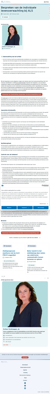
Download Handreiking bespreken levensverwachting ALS (20, 233)
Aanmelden (25, 357)
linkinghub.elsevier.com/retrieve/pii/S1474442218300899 (19, 227)
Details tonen (43, 203)
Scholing (25, 372)
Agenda (25, 370)
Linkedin (25, 383)
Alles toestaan (41, 207)
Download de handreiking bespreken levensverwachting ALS (21, 94)
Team (25, 377)
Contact (25, 380)
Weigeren (9, 207)
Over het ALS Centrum (25, 375)
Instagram (25, 385)
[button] (48, 278)
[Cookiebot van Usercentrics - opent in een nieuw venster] (43, 186)
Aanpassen (24, 207)
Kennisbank (25, 364)
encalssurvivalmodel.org (28, 229)
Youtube (25, 388)
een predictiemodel (21, 82)
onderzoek (5, 98)
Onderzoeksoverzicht (25, 367)
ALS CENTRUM (46, 391)
